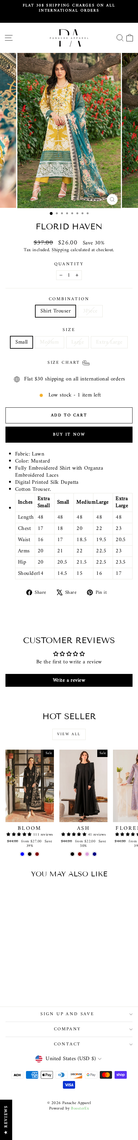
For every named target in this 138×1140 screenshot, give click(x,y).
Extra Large (109, 342)
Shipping (60, 250)
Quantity (68, 264)
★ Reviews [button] (6, 1119)
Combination (69, 299)
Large (77, 342)
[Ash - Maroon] (79, 854)
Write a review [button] (69, 680)
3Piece (90, 311)
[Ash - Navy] (94, 854)
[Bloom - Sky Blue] (22, 854)
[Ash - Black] (72, 854)
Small (21, 342)
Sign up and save (67, 1014)
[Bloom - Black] (29, 854)
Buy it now (69, 434)
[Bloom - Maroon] (37, 854)
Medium (49, 342)
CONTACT (67, 1044)
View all (69, 734)
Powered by (69, 1108)
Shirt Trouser (55, 311)
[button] (19, 834)
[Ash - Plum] (87, 854)
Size (69, 330)
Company (67, 1029)
